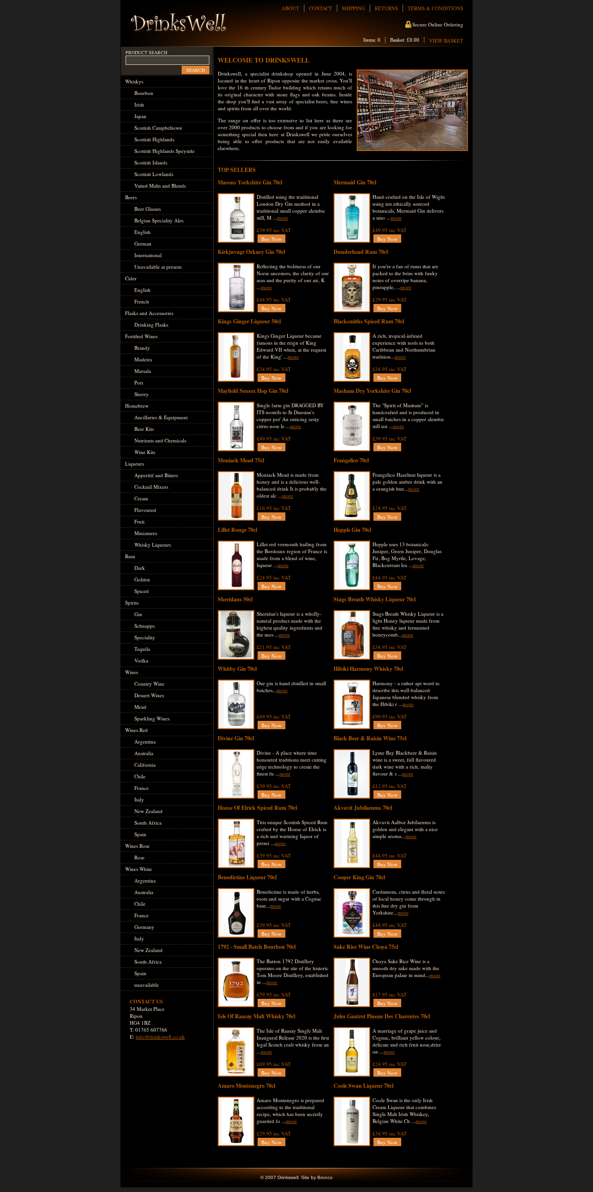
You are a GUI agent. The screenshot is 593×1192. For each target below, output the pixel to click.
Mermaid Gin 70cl (355, 182)
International (148, 255)
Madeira (143, 359)
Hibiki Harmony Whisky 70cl (368, 669)
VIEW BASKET (446, 40)
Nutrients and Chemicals (160, 440)
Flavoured (145, 509)
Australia (143, 753)
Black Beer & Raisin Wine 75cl (370, 738)
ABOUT (290, 8)
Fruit (139, 521)
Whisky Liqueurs (152, 544)
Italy (139, 799)
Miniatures (145, 533)
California (145, 764)
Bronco (325, 1177)
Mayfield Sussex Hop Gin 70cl (253, 391)
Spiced (141, 590)
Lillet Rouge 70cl (237, 530)
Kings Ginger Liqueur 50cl (249, 321)
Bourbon (143, 92)
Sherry (141, 394)
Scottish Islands (150, 162)
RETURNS (386, 8)
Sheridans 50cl (235, 599)
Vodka (141, 660)
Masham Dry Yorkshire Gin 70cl (372, 391)
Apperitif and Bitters (156, 475)
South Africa (148, 822)
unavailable (146, 984)
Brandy (142, 347)
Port (138, 382)
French (141, 301)
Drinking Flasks (151, 324)
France (141, 787)
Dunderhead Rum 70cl (361, 252)
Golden (142, 579)
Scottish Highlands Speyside (164, 150)
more (282, 217)
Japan (140, 116)
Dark (139, 567)
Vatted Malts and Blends (160, 185)
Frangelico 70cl (351, 460)
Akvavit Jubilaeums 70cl (363, 808)
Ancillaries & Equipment (161, 417)
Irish (139, 104)
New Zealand (148, 810)
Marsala (142, 370)
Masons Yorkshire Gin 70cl (250, 182)
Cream (141, 498)
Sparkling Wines (152, 718)
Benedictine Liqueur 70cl (247, 877)
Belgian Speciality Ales (158, 220)
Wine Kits (144, 451)
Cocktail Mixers (151, 486)
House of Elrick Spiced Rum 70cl (257, 808)
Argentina (145, 741)
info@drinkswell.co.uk (160, 1036)
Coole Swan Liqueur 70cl (363, 1086)
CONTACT (320, 8)
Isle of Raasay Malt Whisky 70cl (256, 1016)
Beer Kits (144, 428)
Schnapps (144, 625)
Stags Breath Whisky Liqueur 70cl (375, 599)
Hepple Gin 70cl (352, 530)
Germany (144, 926)
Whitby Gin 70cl (237, 669)
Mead (140, 706)
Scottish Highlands (154, 139)
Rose (139, 857)
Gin (138, 614)
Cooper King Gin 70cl (359, 877)
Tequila (142, 648)
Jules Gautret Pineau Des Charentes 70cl (382, 1016)
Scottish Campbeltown (158, 127)
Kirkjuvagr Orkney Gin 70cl (251, 252)
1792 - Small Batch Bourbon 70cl (257, 947)
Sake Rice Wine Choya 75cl (366, 947)
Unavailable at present (158, 266)
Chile (139, 776)
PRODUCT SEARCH (146, 52)
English (142, 231)
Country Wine (149, 683)
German (142, 243)
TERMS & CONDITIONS (435, 8)
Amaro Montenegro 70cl (246, 1086)
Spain (140, 834)
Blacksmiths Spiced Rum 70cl (369, 321)
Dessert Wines (149, 695)
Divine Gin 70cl (236, 738)
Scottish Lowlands (153, 173)
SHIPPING (353, 8)
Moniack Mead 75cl (241, 460)
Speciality (144, 637)
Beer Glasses (147, 208)
